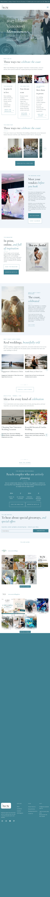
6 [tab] (27, 385)
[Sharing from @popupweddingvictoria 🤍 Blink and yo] (19, 577)
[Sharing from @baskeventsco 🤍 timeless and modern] (31, 562)
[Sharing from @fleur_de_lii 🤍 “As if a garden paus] (7, 562)
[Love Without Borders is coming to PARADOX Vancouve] (19, 606)
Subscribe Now (41, 530)
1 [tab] (21, 385)
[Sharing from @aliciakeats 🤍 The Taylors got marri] (19, 562)
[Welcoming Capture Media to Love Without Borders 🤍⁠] (31, 606)
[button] (2, 32)
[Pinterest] (14, 821)
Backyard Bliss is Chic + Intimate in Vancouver (11, 447)
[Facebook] (10, 821)
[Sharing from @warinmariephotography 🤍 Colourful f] (7, 577)
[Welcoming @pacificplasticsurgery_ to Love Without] (19, 622)
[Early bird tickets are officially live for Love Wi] (7, 606)
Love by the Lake (7, 371)
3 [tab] (23, 385)
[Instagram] (2, 821)
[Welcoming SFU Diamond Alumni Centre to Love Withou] (7, 622)
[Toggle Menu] (47, 7)
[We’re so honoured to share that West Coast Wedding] (43, 562)
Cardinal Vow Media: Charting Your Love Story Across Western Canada (36, 372)
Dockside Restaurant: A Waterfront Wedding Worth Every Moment (36, 431)
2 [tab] (22, 385)
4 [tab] (25, 385)
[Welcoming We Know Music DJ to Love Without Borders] (43, 606)
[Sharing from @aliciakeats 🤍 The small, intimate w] (31, 577)
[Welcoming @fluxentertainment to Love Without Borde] (31, 622)
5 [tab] (26, 385)
